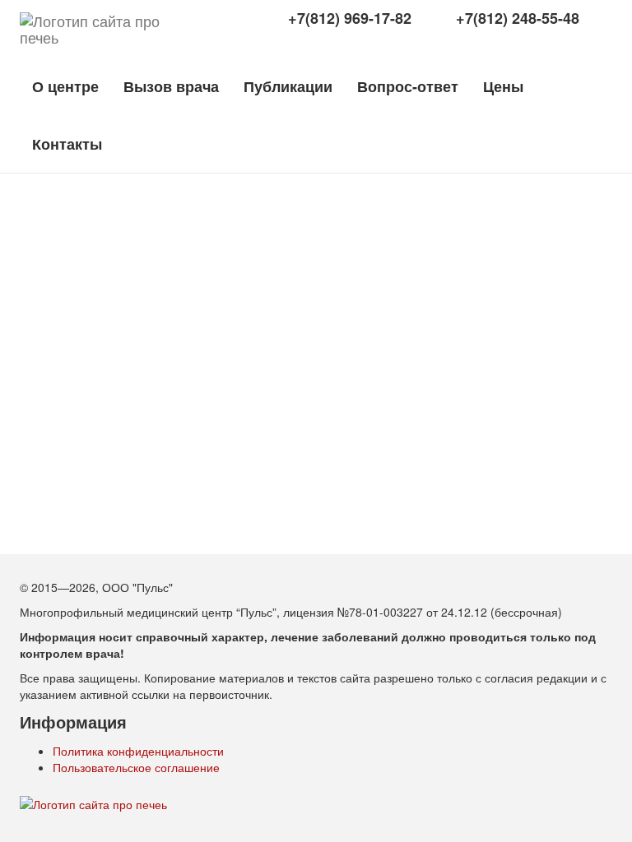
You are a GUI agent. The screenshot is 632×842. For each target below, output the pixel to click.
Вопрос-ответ (407, 86)
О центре (65, 86)
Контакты (67, 144)
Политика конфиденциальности (138, 751)
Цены (503, 86)
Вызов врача (171, 86)
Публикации (288, 86)
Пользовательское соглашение (136, 767)
